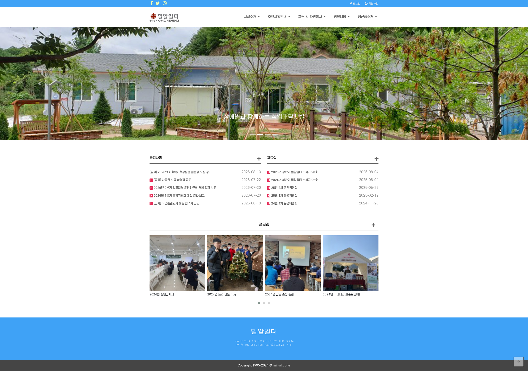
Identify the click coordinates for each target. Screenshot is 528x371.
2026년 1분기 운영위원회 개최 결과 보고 (179, 195)
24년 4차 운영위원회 (283, 203)
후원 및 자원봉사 (310, 17)
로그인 (356, 3)
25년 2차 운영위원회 (283, 188)
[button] (39, 83)
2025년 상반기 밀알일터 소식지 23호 (294, 172)
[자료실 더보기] (376, 158)
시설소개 (250, 17)
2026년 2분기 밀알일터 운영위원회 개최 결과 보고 (184, 188)
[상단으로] (519, 362)
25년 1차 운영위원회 (283, 195)
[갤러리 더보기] (373, 225)
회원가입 (373, 3)
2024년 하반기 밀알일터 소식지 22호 (294, 180)
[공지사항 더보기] (259, 158)
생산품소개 (366, 17)
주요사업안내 (278, 17)
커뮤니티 (340, 17)
